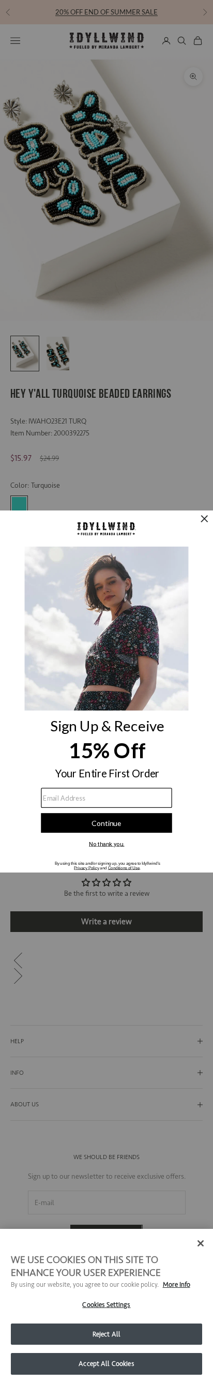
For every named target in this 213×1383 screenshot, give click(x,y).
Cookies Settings (106, 1305)
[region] (106, 1306)
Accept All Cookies (106, 1363)
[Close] (200, 1243)
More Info (176, 1284)
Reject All (106, 1334)
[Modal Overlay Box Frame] (106, 691)
